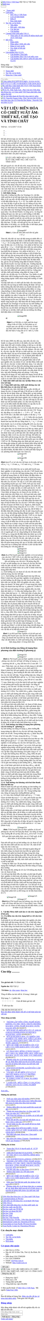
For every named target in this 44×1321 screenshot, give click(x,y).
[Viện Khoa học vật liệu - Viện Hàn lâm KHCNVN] (21, 1220)
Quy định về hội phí (17, 48)
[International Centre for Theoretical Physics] (18, 1222)
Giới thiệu (9, 1235)
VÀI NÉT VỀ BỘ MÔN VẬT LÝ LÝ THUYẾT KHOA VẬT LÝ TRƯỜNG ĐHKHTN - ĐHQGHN (21, 1074)
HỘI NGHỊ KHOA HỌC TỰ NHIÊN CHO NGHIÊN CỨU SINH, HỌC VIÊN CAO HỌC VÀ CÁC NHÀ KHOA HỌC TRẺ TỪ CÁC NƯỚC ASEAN (24, 1040)
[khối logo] (5, 4)
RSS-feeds (9, 1241)
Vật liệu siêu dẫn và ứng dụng (18, 1170)
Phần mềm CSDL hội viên (20, 44)
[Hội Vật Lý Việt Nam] (10, 2)
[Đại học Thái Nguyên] (10, 1217)
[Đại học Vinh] (7, 1213)
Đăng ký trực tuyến (17, 46)
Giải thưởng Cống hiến (18, 54)
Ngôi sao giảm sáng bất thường (18, 1099)
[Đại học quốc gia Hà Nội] (11, 1207)
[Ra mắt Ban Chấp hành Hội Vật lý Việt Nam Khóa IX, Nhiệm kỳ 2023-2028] (22, 88)
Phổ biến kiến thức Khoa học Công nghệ (22, 1134)
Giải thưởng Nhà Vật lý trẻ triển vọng (24, 57)
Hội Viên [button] (9, 40)
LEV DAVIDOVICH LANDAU (19, 1159)
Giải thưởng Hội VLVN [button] (15, 52)
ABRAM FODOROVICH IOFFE (19, 1153)
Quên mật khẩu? (7, 1319)
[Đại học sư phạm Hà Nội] (11, 1211)
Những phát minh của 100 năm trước (20, 1172)
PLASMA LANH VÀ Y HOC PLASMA (22, 1078)
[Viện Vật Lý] (6, 1203)
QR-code (5, 1267)
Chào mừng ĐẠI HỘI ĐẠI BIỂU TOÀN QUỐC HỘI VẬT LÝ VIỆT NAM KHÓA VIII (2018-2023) (24, 1130)
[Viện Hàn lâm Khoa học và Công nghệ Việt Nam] (20, 1197)
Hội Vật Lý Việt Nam (18, 15)
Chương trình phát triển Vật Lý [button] (17, 33)
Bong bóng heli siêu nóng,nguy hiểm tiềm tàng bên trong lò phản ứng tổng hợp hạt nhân (23, 1102)
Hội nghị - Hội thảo (17, 27)
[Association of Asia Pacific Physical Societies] (18, 1224)
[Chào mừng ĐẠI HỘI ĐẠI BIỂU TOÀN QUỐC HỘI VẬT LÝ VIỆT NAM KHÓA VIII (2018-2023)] (22, 84)
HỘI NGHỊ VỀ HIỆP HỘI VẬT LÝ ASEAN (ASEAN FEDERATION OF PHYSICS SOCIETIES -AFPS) (23, 1032)
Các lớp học (14, 29)
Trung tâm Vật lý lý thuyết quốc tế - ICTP (22, 1149)
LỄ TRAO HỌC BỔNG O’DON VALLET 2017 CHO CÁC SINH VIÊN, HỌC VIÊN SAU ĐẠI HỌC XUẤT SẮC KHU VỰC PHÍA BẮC (24, 1053)
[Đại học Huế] (6, 1215)
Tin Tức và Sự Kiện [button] (13, 23)
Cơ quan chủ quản (10, 1245)
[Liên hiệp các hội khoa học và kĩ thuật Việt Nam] (20, 1201)
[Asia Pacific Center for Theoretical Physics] (18, 1226)
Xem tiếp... (5, 1091)
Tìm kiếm (9, 1239)
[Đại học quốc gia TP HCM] (12, 1209)
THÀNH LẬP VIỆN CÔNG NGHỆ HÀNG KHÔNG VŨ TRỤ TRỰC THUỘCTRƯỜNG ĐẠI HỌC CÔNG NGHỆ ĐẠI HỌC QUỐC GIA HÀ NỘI (23, 1025)
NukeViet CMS (12, 1290)
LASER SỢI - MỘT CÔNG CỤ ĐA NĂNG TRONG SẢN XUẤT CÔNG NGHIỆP (23, 1084)
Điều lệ (13, 19)
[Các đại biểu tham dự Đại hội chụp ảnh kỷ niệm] (19, 96)
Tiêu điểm (14, 25)
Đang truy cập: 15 (8, 1273)
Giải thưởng (14, 31)
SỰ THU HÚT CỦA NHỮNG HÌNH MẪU (23, 1155)
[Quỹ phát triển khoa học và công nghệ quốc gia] (19, 1205)
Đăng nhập (14, 42)
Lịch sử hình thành (17, 17)
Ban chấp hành (15, 21)
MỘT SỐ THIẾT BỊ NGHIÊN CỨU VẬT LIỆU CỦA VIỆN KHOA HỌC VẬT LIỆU (22, 1046)
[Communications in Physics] (12, 1199)
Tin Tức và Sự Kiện (13, 1237)
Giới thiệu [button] (9, 13)
